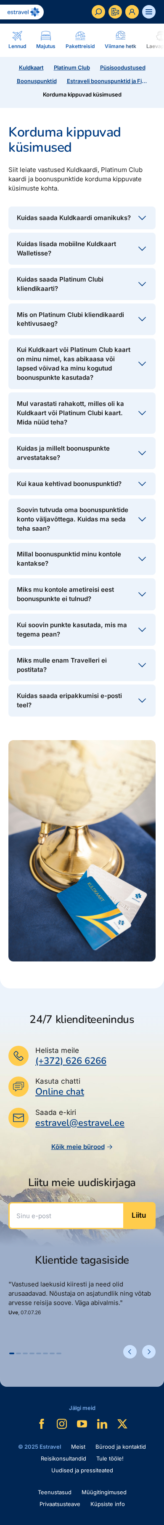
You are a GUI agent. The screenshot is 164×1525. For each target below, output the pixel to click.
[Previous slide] (130, 1352)
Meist (78, 1446)
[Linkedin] (102, 1424)
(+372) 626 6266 (70, 1061)
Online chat (59, 1092)
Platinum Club (72, 67)
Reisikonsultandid (63, 1458)
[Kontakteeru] (115, 12)
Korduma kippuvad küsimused (82, 94)
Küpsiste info (107, 1504)
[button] (11, 1353)
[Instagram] (62, 1424)
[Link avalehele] (22, 12)
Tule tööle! (110, 1458)
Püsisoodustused (122, 67)
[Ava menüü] (149, 12)
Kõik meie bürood (78, 1147)
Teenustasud (54, 1492)
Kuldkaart (31, 67)
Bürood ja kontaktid (120, 1446)
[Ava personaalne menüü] (132, 12)
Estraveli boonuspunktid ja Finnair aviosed (109, 81)
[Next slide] (149, 1352)
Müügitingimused (104, 1492)
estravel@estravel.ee (79, 1123)
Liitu (139, 1215)
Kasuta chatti (57, 1081)
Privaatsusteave (60, 1504)
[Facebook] (42, 1424)
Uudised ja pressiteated (82, 1470)
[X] (122, 1424)
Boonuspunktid (37, 81)
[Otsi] (98, 12)
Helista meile (57, 1050)
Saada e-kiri (55, 1112)
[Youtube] (82, 1424)
